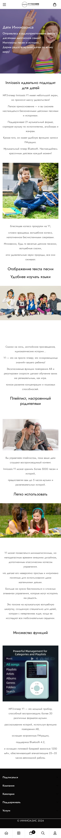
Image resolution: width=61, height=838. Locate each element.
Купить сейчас (30, 328)
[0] (30, 833)
